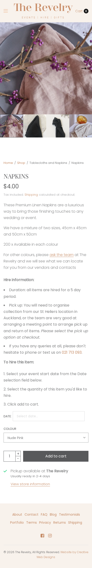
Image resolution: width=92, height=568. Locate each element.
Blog (53, 514)
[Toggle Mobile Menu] (9, 11)
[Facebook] (42, 536)
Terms (31, 522)
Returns (59, 522)
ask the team (62, 254)
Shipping (31, 194)
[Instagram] (50, 536)
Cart (79, 11)
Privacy (45, 522)
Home (8, 163)
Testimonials (69, 514)
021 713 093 (72, 352)
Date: (8, 416)
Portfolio (17, 522)
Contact (31, 514)
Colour (10, 428)
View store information (30, 483)
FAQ (44, 514)
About (17, 514)
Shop (21, 163)
